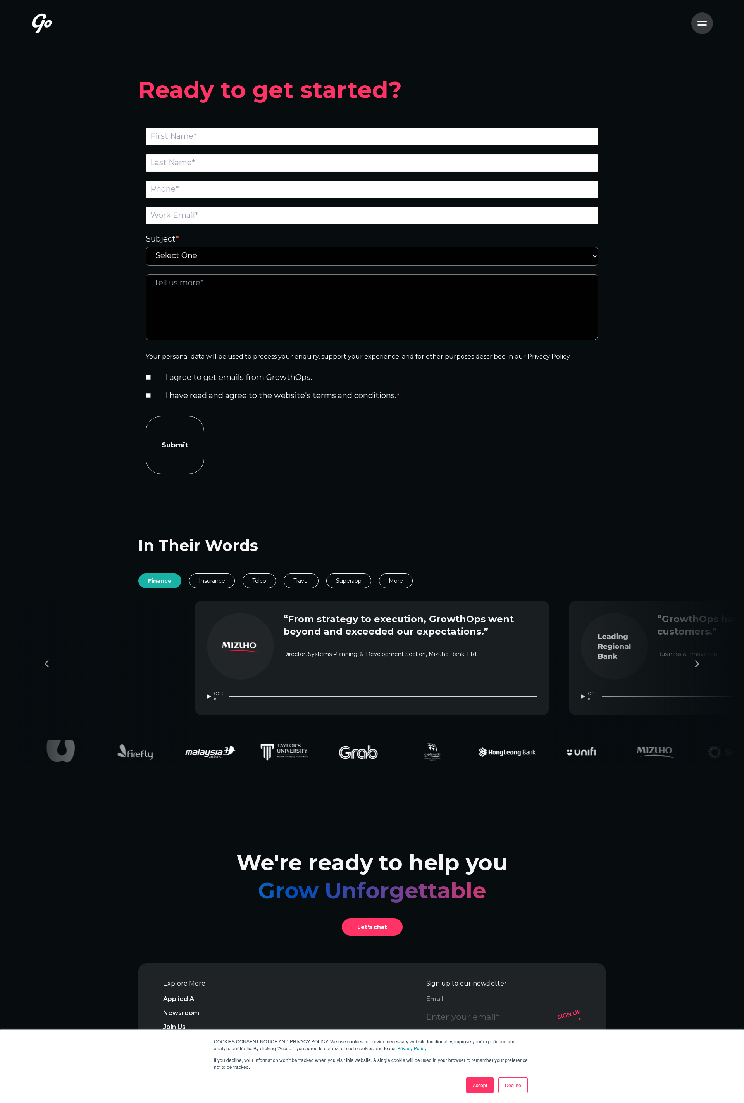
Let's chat (372, 926)
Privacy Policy (411, 1048)
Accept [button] (480, 1085)
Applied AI (179, 999)
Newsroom (181, 1013)
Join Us (174, 1027)
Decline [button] (513, 1085)
